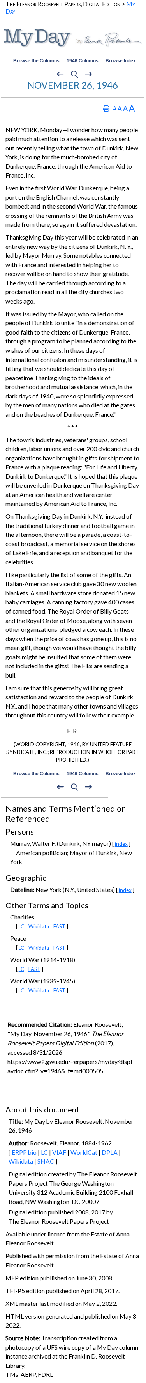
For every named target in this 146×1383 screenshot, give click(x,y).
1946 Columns (83, 61)
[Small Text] (114, 108)
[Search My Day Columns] (74, 74)
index (121, 843)
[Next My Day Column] (88, 74)
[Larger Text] (132, 108)
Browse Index (121, 61)
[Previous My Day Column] (60, 74)
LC (21, 926)
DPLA (110, 1152)
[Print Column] (106, 108)
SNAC (45, 1161)
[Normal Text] (120, 108)
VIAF (59, 1152)
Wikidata (38, 926)
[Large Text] (125, 108)
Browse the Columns (36, 61)
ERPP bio (24, 1152)
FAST (59, 926)
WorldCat (83, 1152)
